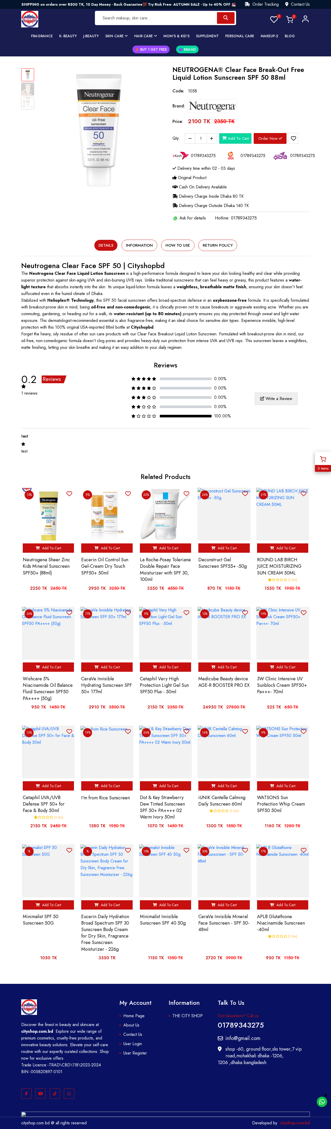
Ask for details (192, 218)
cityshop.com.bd (295, 1123)
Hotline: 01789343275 (236, 218)
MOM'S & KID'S (176, 36)
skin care (115, 36)
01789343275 (241, 1024)
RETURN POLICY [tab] (218, 245)
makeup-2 (269, 36)
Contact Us (300, 4)
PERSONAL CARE (239, 36)
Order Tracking (265, 4)
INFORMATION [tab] (139, 245)
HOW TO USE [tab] (178, 245)
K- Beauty (68, 36)
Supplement (207, 36)
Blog (290, 36)
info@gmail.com (242, 1038)
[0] (274, 18)
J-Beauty (91, 36)
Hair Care (144, 36)
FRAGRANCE (42, 36)
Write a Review (278, 399)
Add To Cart (238, 138)
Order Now (268, 138)
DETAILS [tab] (106, 245)
